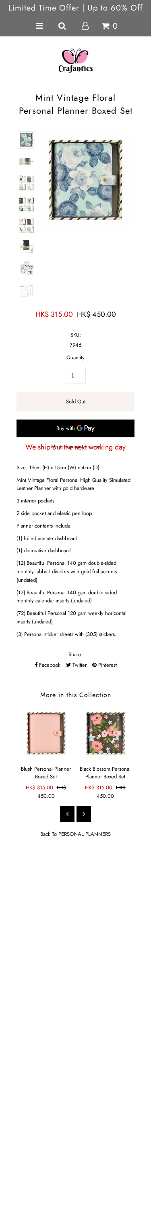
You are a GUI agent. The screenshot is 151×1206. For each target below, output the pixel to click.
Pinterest (107, 665)
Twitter (79, 665)
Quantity (75, 357)
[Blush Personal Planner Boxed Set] (46, 733)
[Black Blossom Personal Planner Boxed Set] (105, 733)
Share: (75, 654)
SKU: (75, 335)
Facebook (48, 665)
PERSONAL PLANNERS (84, 834)
